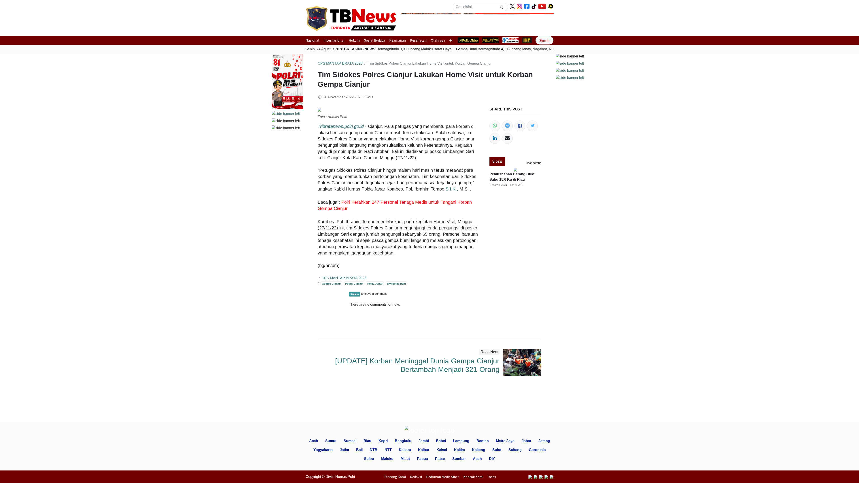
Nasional (312, 40)
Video (497, 161)
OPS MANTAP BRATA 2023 (340, 63)
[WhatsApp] (494, 126)
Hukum (354, 40)
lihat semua (533, 163)
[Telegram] (507, 126)
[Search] (501, 7)
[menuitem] (396, 476)
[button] (412, 23)
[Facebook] (520, 126)
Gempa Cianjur (331, 283)
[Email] (507, 138)
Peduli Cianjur (354, 283)
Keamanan (397, 40)
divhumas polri (396, 283)
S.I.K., (452, 188)
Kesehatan (418, 40)
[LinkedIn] (494, 138)
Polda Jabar (375, 283)
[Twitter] (532, 126)
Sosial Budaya (374, 40)
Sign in (544, 40)
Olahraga (438, 40)
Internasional (333, 40)
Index (492, 477)
